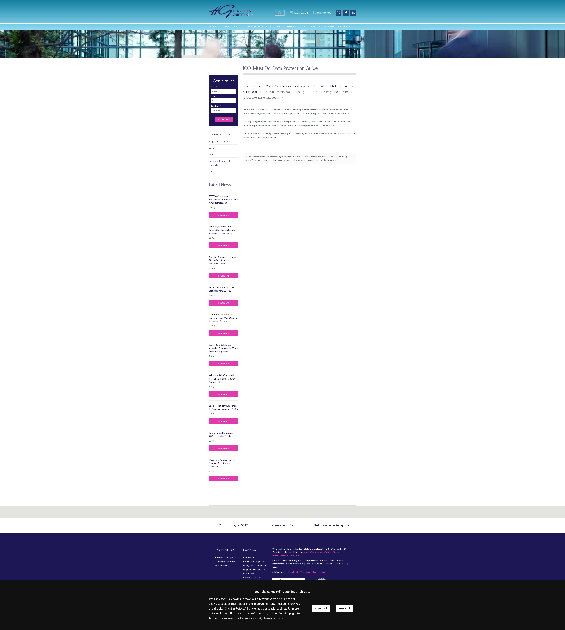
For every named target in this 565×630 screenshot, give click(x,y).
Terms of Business (336, 560)
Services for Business (259, 26)
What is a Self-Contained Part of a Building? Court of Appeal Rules (222, 378)
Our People (225, 26)
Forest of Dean (319, 572)
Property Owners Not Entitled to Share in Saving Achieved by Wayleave (222, 229)
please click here (272, 618)
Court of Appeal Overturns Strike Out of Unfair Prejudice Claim (222, 260)
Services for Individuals (287, 26)
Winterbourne (306, 572)
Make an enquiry (282, 525)
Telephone (215, 106)
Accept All (321, 608)
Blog (306, 26)
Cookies (275, 567)
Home (213, 26)
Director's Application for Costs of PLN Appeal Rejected (222, 463)
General (213, 147)
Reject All (344, 608)
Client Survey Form (332, 563)
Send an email (301, 12)
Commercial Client (219, 134)
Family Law (248, 557)
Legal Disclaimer (301, 560)
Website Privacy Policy (294, 563)
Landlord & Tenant (252, 577)
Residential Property (253, 561)
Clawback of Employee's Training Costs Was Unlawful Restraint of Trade (223, 317)
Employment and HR (219, 141)
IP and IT (213, 154)
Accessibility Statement (318, 560)
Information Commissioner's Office (272, 86)
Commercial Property (225, 557)
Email (213, 96)
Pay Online (328, 26)
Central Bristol (293, 572)
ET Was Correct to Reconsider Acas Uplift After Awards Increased (223, 199)
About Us (239, 26)
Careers (315, 26)
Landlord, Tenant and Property (219, 162)
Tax (210, 171)
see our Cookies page (282, 613)
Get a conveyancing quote (331, 525)
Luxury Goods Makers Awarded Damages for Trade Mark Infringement (223, 348)
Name (213, 87)
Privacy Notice (278, 563)
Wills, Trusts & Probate (254, 565)
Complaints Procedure (314, 563)
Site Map (345, 563)
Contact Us (343, 26)
